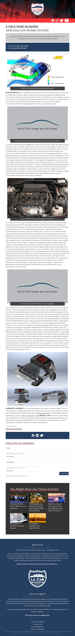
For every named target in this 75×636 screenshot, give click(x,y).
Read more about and (37, 564)
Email (8, 448)
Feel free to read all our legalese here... (37, 615)
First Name (10, 456)
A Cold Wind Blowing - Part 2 (29, 416)
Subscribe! (64, 473)
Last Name (9, 462)
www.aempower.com (43, 413)
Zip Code (9, 470)
